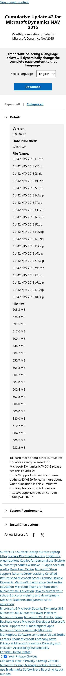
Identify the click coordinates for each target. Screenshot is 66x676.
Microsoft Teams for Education (36, 587)
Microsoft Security (30, 608)
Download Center (22, 569)
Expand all (12, 104)
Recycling (47, 669)
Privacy (19, 665)
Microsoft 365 (9, 613)
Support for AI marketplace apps (31, 626)
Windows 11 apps (40, 565)
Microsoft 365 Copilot (39, 617)
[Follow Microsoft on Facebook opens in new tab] (33, 535)
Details (15, 117)
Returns (17, 574)
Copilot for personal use (37, 561)
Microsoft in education (30, 582)
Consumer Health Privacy (17, 661)
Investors (34, 643)
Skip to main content (14, 2)
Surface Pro (8, 552)
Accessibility (21, 648)
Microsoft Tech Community (19, 630)
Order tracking (34, 574)
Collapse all (35, 104)
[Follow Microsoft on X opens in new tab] (42, 535)
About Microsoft (23, 639)
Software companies (32, 635)
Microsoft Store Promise (35, 578)
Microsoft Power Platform (38, 613)
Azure (17, 622)
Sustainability (40, 648)
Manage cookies (36, 665)
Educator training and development (34, 595)
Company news (45, 639)
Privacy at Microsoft (14, 643)
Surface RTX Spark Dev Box (26, 556)
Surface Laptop (27, 552)
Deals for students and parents (21, 600)
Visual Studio (56, 635)
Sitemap (41, 661)
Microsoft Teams (11, 617)
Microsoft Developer (36, 622)
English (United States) (15, 652)
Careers (5, 639)
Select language (22, 74)
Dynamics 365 (53, 608)
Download (33, 87)
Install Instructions (24, 525)
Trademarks (14, 669)
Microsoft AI (8, 608)
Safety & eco (31, 669)
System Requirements (26, 511)
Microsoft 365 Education (17, 591)
